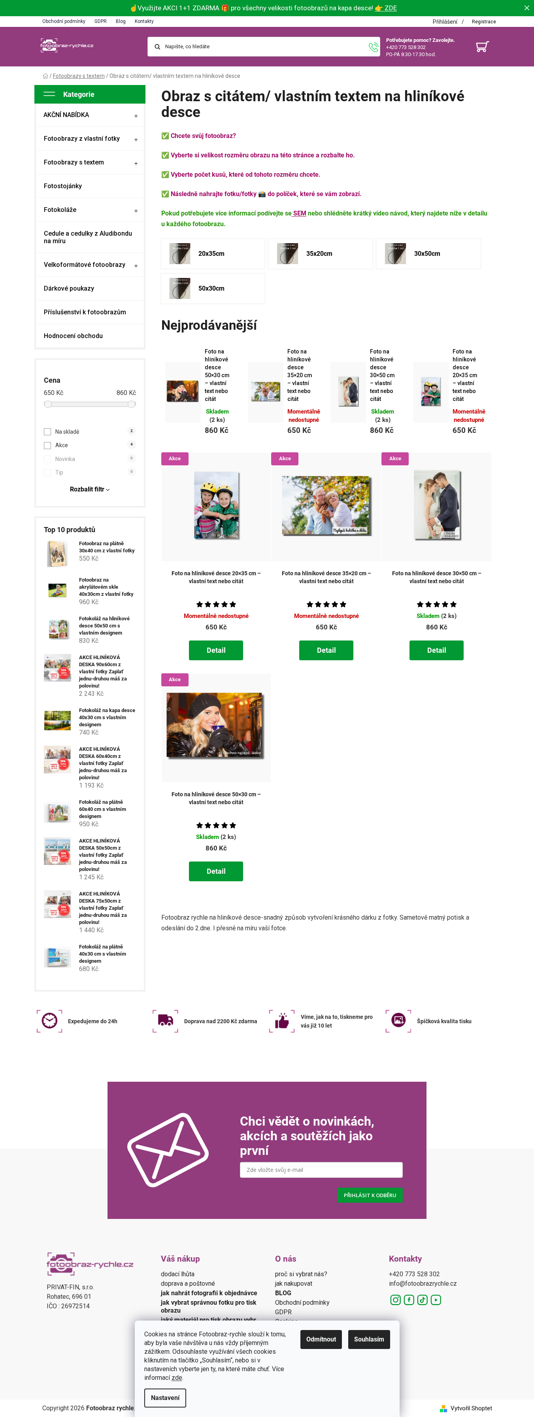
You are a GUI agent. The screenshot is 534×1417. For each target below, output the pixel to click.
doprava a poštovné (188, 1283)
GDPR (100, 21)
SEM (299, 213)
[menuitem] (91, 115)
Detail (216, 650)
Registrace (484, 22)
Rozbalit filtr (87, 489)
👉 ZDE (386, 8)
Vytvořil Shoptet (471, 1408)
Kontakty (144, 21)
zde (177, 1377)
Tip (94, 472)
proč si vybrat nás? (301, 1274)
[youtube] (436, 1300)
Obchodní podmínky (63, 21)
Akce (94, 445)
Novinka (94, 459)
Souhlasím (369, 1339)
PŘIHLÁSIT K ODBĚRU (370, 1195)
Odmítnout (321, 1339)
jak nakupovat (293, 1283)
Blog (121, 21)
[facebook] (409, 1300)
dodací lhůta (177, 1274)
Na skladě (94, 432)
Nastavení (165, 1398)
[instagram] (395, 1300)
